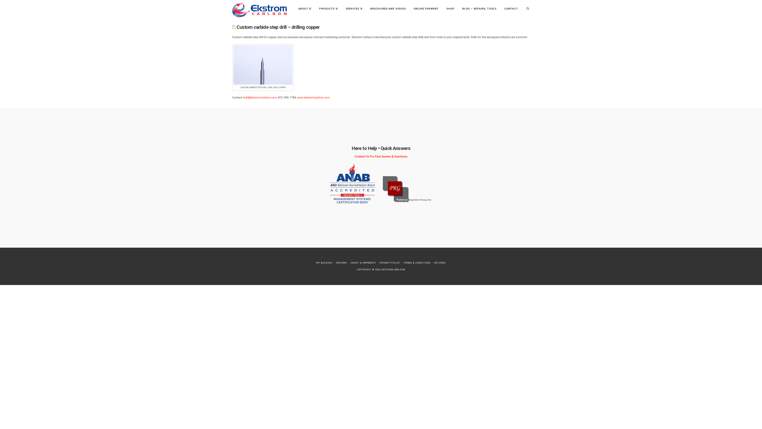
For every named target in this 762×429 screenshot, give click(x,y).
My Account (324, 263)
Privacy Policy (390, 263)
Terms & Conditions (417, 263)
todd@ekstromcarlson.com (260, 97)
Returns (440, 263)
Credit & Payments (363, 263)
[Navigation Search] (526, 8)
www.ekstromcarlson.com (313, 97)
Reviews (341, 263)
